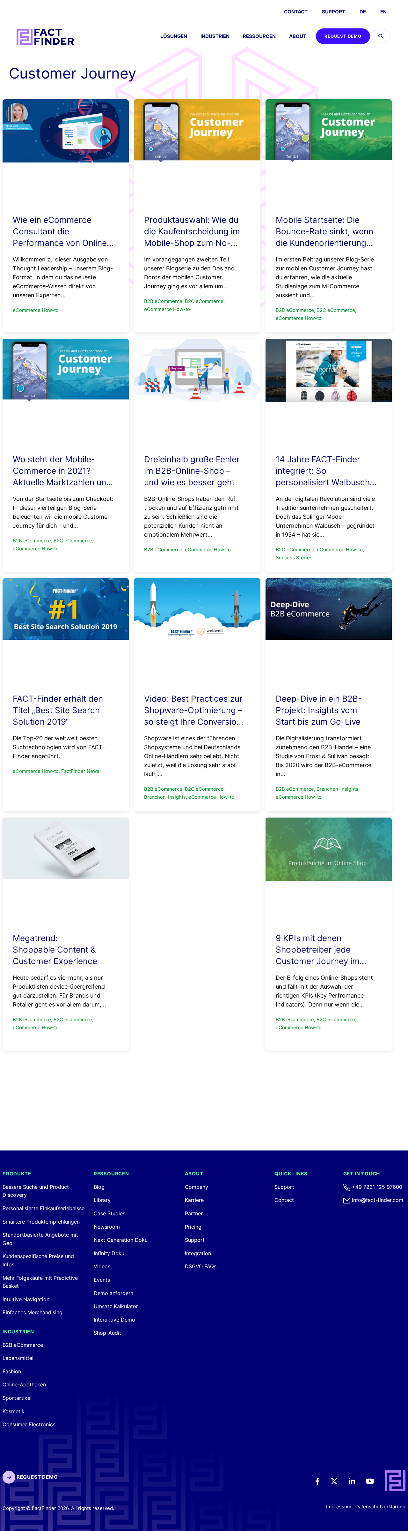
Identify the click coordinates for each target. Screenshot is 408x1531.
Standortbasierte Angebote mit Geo (40, 1239)
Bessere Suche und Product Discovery (36, 1191)
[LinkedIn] (356, 1481)
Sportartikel (17, 1398)
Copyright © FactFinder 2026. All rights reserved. (58, 1508)
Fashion (12, 1371)
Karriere (194, 1200)
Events (102, 1280)
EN (383, 12)
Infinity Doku (109, 1253)
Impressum (338, 1507)
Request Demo (342, 36)
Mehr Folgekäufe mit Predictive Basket (40, 1282)
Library (102, 1200)
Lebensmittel (18, 1358)
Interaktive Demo (114, 1319)
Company (196, 1187)
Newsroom (107, 1227)
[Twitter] (338, 1481)
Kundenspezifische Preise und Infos (38, 1260)
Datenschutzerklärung (380, 1507)
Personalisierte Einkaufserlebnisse (43, 1208)
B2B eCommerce (23, 1345)
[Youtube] (374, 1481)
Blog (99, 1187)
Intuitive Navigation (26, 1299)
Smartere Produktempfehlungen (41, 1221)
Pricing (193, 1227)
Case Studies (109, 1213)
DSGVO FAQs (200, 1266)
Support (333, 12)
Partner (194, 1213)
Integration (198, 1253)
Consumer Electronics (29, 1424)
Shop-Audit (107, 1333)
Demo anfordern (113, 1293)
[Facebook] (321, 1481)
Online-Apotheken (24, 1384)
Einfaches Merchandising (32, 1312)
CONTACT (296, 12)
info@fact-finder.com (376, 1200)
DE (363, 12)
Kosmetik (14, 1411)
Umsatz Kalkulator (116, 1306)
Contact (284, 1200)
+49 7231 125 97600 (376, 1187)
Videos (102, 1266)
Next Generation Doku (121, 1240)
